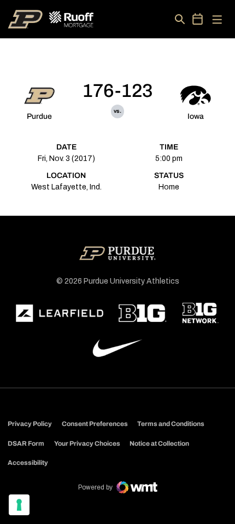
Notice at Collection (159, 443)
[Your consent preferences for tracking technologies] (19, 504)
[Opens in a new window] (59, 313)
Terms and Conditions (170, 424)
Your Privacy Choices (87, 443)
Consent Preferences (95, 424)
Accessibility (28, 462)
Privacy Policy (30, 424)
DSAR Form (26, 443)
